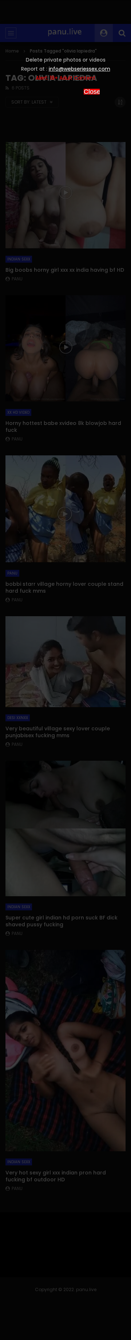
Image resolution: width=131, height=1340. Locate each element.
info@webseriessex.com (79, 68)
